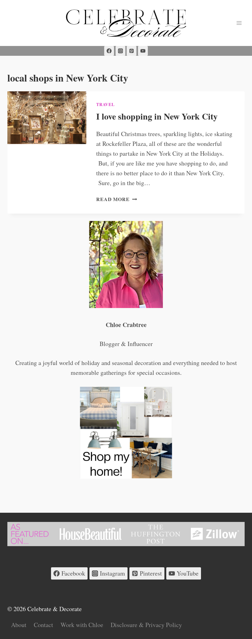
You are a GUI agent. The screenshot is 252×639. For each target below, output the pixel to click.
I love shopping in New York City (157, 116)
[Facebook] (109, 51)
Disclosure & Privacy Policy (146, 625)
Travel (105, 104)
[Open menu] (239, 23)
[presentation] (46, 117)
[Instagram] (120, 51)
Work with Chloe (82, 625)
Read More (116, 199)
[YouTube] (143, 51)
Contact (43, 625)
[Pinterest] (131, 51)
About (18, 625)
